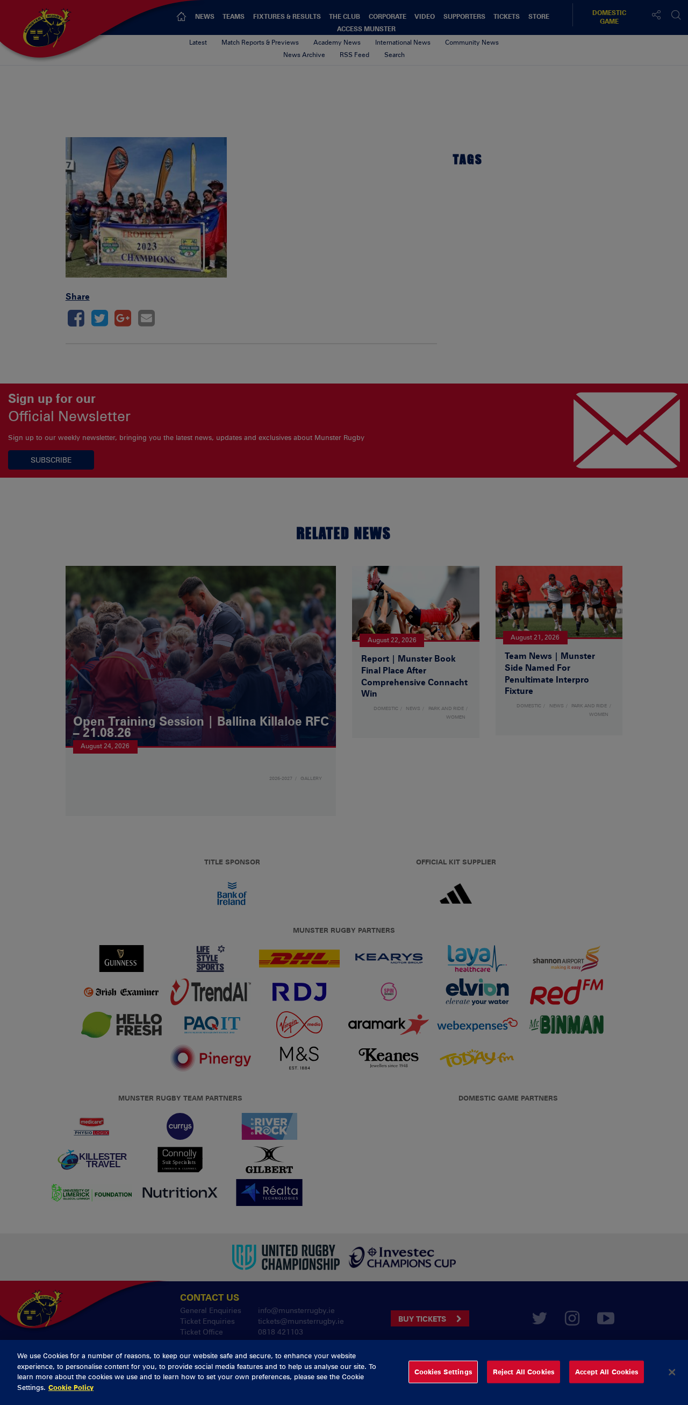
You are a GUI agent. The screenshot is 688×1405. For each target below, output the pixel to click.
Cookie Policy (71, 1386)
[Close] (672, 1372)
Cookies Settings (443, 1371)
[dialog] (344, 1372)
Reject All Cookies (523, 1371)
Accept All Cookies (606, 1371)
